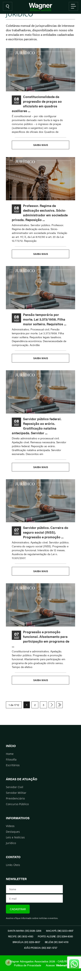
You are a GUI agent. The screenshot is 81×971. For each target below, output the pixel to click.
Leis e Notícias (15, 837)
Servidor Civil (14, 787)
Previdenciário (15, 798)
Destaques (13, 831)
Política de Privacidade (27, 965)
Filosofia (11, 759)
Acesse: (56, 965)
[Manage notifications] (8, 962)
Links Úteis (13, 865)
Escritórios (13, 765)
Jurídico (11, 843)
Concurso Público (17, 804)
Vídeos (10, 826)
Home (10, 754)
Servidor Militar (16, 793)
